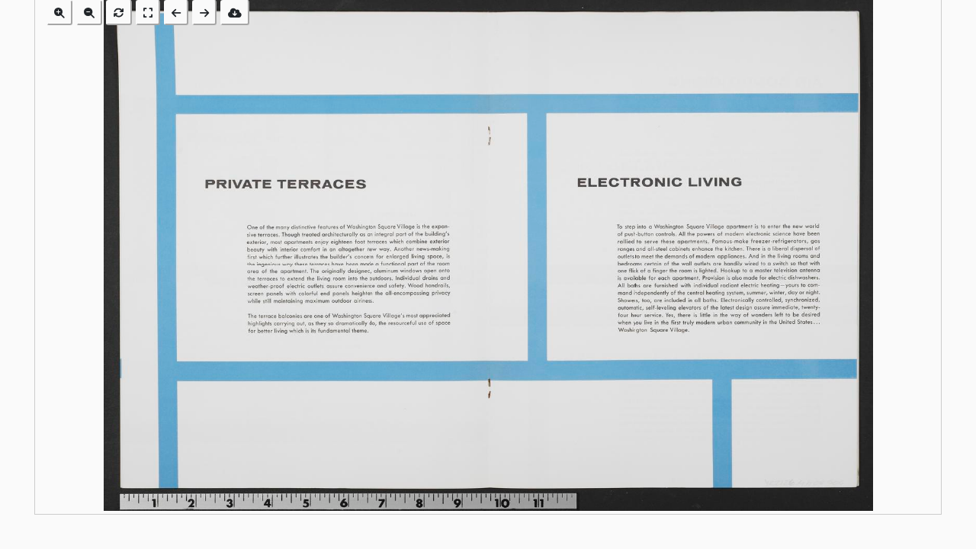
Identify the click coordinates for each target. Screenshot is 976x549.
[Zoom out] (89, 12)
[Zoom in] (59, 12)
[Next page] (204, 12)
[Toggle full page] (148, 12)
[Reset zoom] (119, 12)
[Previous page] (176, 12)
